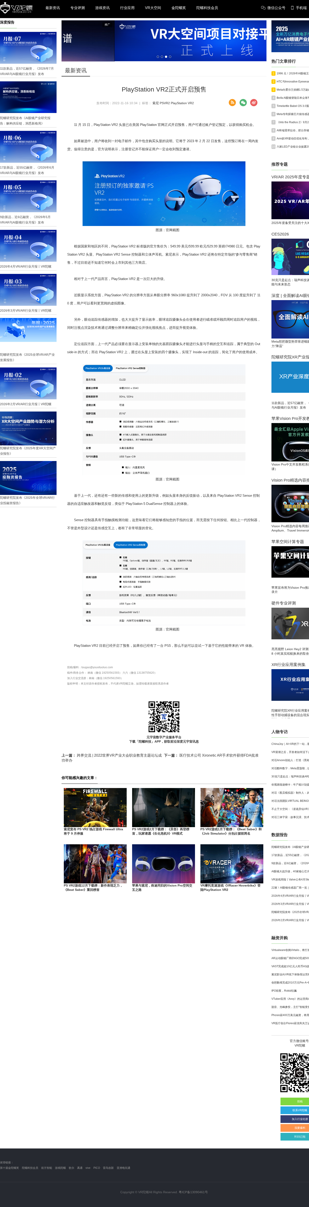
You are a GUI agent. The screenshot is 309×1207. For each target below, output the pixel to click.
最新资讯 (52, 8)
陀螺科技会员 (207, 8)
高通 (80, 1167)
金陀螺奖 (178, 8)
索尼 (155, 103)
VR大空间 (153, 8)
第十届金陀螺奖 (9, 1167)
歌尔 (71, 1167)
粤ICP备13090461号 (193, 1192)
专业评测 (77, 8)
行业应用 (127, 8)
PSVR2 (165, 103)
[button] (158, 57)
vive (88, 1167)
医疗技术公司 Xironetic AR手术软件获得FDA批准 (211, 755)
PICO (96, 1167)
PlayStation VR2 (182, 103)
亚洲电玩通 (123, 1167)
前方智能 (46, 1167)
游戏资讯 (102, 8)
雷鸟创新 (108, 1167)
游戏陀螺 (60, 1167)
